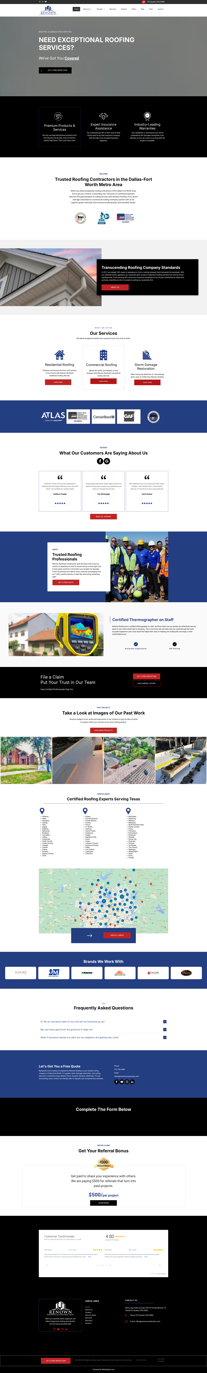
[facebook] (40, 2)
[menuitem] (77, 9)
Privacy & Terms (141, 1360)
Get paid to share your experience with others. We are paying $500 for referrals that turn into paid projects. (103, 1181)
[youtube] (46, 2)
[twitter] (43, 2)
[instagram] (127, 1082)
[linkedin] (132, 1082)
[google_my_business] (107, 461)
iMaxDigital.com (108, 1369)
